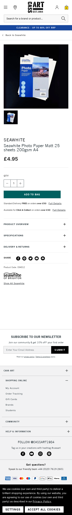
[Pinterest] (24, 258)
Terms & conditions (42, 357)
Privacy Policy (42, 501)
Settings (12, 509)
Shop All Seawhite (14, 283)
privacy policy (29, 357)
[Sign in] (57, 7)
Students (11, 410)
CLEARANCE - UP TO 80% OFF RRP (36, 28)
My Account (12, 388)
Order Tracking (14, 393)
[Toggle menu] (5, 7)
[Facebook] (18, 258)
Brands (9, 404)
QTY (6, 175)
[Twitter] (30, 258)
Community (13, 421)
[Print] (43, 258)
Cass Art (9, 370)
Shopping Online (16, 380)
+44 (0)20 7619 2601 (51, 469)
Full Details (55, 203)
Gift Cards (11, 399)
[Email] (37, 258)
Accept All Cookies (44, 509)
